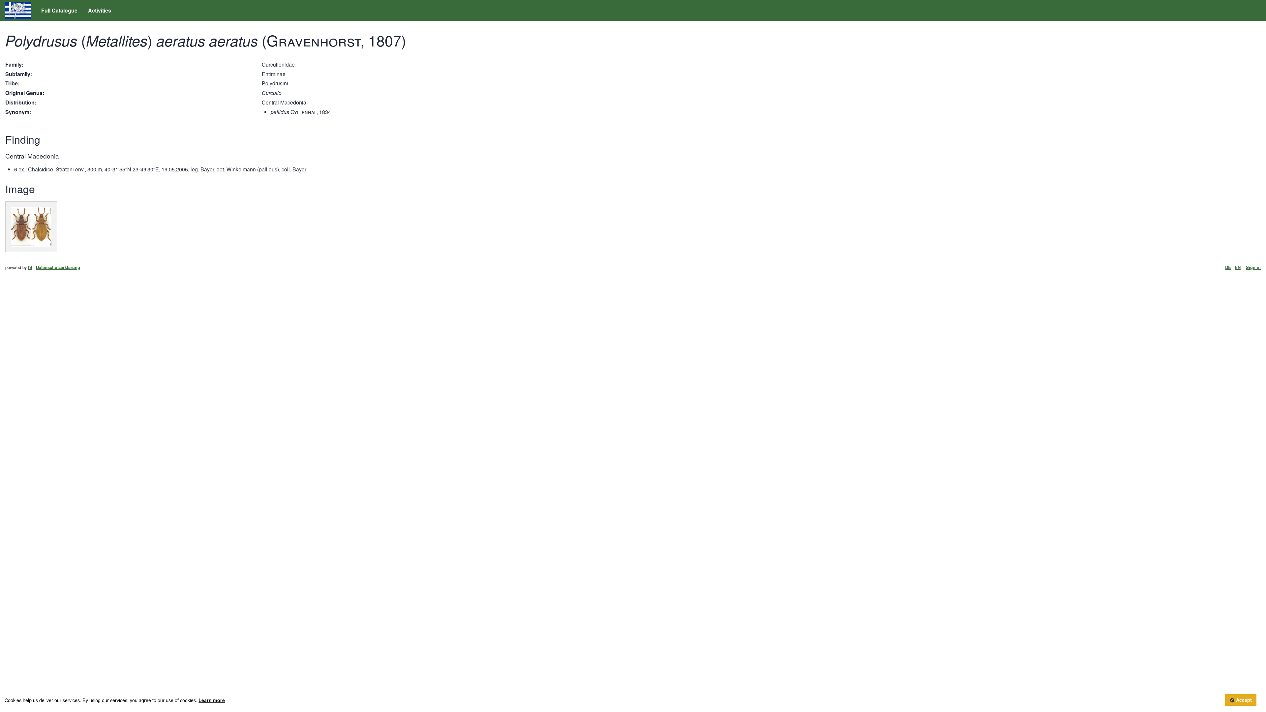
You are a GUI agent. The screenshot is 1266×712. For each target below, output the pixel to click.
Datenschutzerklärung (58, 267)
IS (30, 267)
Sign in (1253, 267)
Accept (1244, 700)
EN (1238, 267)
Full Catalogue (59, 10)
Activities (99, 10)
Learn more (211, 700)
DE (1228, 267)
